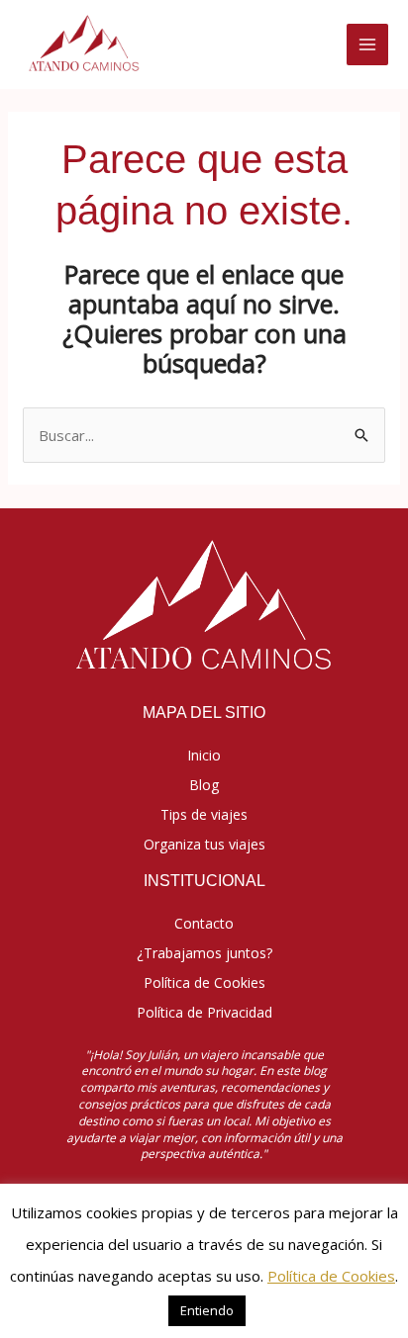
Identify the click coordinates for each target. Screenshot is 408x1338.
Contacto (204, 923)
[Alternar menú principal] (368, 45)
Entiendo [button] (207, 1310)
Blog (204, 784)
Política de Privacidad (204, 1012)
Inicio (204, 755)
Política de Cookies (204, 982)
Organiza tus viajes (204, 844)
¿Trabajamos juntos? (204, 952)
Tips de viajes (204, 814)
